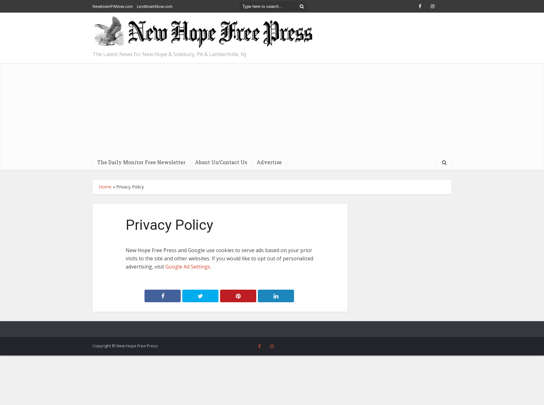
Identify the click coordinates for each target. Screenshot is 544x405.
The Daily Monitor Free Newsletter (141, 162)
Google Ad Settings (187, 266)
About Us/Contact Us (221, 162)
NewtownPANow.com (113, 6)
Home (105, 187)
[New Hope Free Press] (203, 32)
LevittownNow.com (155, 6)
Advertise (269, 162)
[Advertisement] (272, 107)
